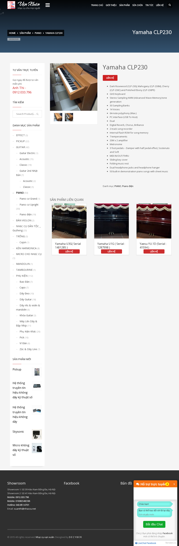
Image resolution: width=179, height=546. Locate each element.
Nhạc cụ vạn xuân (45, 537)
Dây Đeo (25, 293)
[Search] (37, 114)
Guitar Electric (27, 153)
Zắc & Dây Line (28, 349)
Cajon (23, 242)
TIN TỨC (149, 5)
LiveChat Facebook (146, 542)
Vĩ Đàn (23, 343)
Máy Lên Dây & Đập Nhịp (26, 323)
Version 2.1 (170, 543)
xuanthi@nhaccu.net (25, 508)
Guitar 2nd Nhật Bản (27, 173)
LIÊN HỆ (160, 5)
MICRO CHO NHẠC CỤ (29, 254)
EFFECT (20, 135)
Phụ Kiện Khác (28, 331)
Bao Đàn (25, 281)
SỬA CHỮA (137, 5)
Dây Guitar (26, 299)
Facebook (168, 533)
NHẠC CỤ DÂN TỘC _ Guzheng (27, 228)
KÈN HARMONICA (26, 248)
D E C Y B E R (75, 537)
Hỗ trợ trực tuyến (153, 484)
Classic (23, 164)
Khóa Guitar (26, 315)
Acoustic (24, 159)
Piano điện (127, 186)
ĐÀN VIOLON (23, 220)
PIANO (38, 33)
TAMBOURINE (24, 269)
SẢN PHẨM (124, 5)
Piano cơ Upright (29, 204)
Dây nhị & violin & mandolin (28, 307)
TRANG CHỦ (97, 5)
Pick (22, 337)
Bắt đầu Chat (154, 524)
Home (12, 33)
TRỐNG (20, 236)
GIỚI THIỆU (111, 5)
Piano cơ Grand (28, 198)
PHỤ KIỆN (21, 275)
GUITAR (20, 147)
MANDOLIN (23, 263)
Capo (23, 287)
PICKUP (20, 141)
